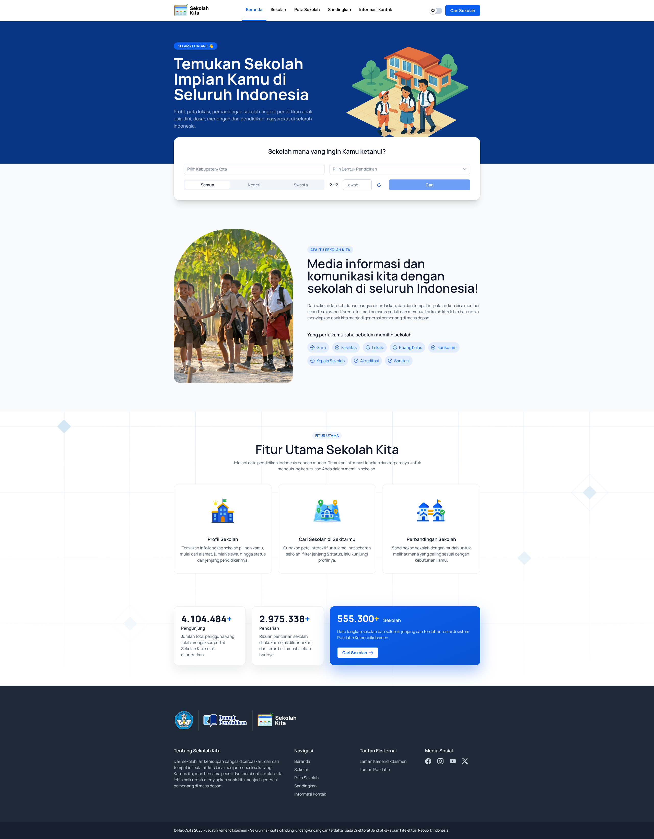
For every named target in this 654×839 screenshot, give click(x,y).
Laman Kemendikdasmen (383, 761)
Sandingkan (305, 786)
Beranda (302, 761)
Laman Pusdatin (375, 769)
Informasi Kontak (310, 794)
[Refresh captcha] (379, 185)
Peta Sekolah (306, 777)
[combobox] (254, 169)
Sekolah (301, 769)
